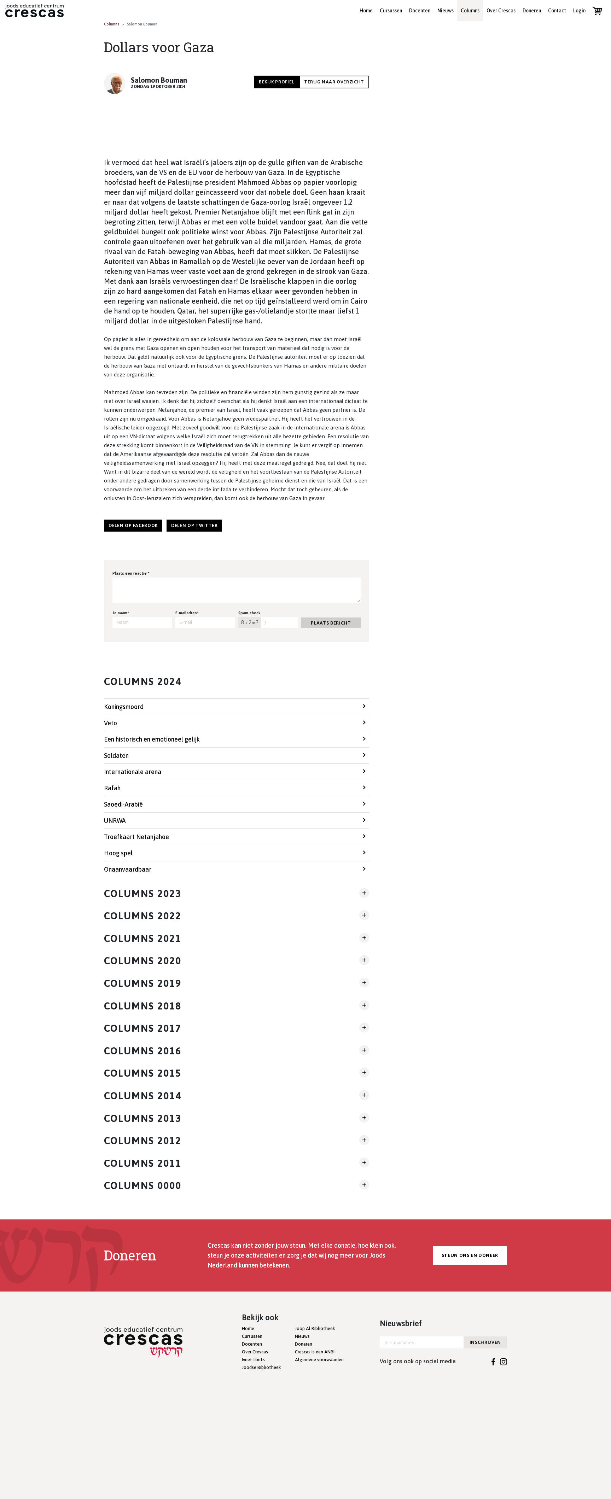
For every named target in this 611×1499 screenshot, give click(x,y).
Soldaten (116, 755)
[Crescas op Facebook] (493, 1361)
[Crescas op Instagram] (503, 1361)
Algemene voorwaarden (319, 1359)
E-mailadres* (187, 613)
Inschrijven (485, 1342)
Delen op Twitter (194, 525)
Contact (557, 10)
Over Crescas (501, 10)
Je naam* (120, 613)
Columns (470, 10)
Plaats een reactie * (131, 573)
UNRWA (115, 820)
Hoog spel (118, 853)
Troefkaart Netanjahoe (136, 837)
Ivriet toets (253, 1359)
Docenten (419, 10)
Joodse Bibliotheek (261, 1367)
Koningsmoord (124, 706)
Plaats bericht (331, 623)
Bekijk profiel (276, 81)
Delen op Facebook (133, 525)
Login (579, 10)
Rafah (112, 788)
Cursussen (391, 10)
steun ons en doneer (470, 1255)
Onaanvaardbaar (127, 869)
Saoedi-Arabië (123, 804)
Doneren (532, 10)
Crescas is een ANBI (314, 1351)
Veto (110, 723)
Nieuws (445, 10)
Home (366, 10)
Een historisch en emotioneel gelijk (152, 739)
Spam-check (249, 613)
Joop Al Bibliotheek (315, 1328)
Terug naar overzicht (334, 81)
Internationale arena (132, 771)
